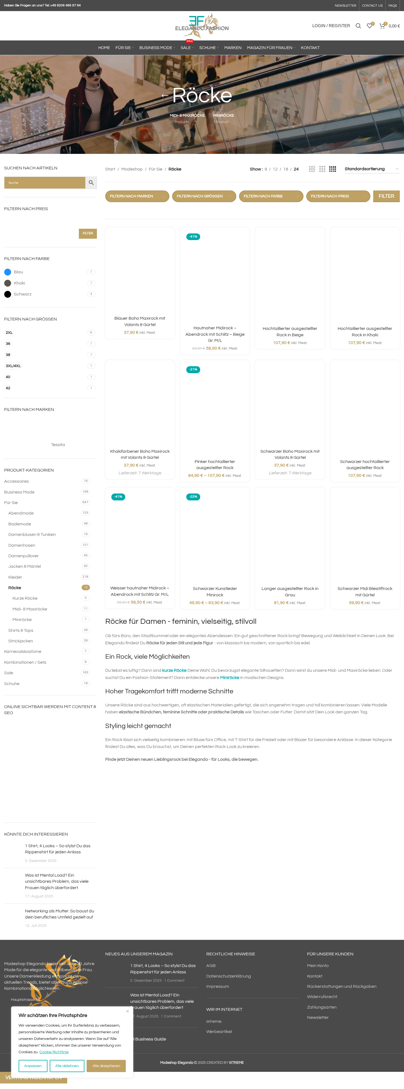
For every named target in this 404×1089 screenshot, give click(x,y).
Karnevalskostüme (22, 651)
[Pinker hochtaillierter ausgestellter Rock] (214, 410)
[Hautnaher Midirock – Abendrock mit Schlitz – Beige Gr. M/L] (214, 276)
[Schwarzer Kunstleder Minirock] (214, 537)
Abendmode (21, 513)
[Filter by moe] (26, 445)
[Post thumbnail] (12, 853)
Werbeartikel (219, 1031)
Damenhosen (21, 545)
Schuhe (11, 683)
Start (110, 169)
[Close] (127, 1011)
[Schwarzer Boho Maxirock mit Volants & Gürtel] (289, 405)
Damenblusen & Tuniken (32, 534)
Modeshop (132, 169)
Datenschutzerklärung (228, 976)
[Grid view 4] (332, 169)
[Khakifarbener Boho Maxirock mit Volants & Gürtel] (139, 405)
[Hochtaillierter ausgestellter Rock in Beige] (289, 277)
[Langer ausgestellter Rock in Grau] (289, 537)
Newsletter (318, 1017)
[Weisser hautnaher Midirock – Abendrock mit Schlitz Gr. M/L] (139, 537)
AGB (211, 965)
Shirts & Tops (20, 630)
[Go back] (165, 95)
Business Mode (19, 492)
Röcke (14, 588)
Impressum (217, 986)
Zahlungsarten (322, 1007)
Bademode (19, 524)
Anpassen (33, 1066)
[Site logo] (202, 25)
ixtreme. (214, 1021)
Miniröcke (22, 619)
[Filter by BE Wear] (26, 422)
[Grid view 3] (322, 169)
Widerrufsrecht (322, 996)
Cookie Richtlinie (54, 1052)
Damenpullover (23, 556)
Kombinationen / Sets (25, 662)
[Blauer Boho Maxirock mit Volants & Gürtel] (139, 272)
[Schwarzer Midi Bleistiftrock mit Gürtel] (365, 537)
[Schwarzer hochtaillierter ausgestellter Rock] (365, 410)
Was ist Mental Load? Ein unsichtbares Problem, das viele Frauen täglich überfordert (57, 881)
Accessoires (16, 481)
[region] (72, 1042)
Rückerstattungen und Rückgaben (342, 986)
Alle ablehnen (67, 1066)
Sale (8, 673)
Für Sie (11, 502)
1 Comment (174, 980)
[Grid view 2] (312, 169)
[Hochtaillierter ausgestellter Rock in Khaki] (365, 277)
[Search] (358, 25)
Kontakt (314, 976)
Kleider (15, 577)
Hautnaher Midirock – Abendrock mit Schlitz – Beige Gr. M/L (215, 334)
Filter (88, 233)
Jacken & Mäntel (24, 566)
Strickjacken (20, 641)
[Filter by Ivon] (26, 433)
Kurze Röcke (24, 598)
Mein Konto (318, 965)
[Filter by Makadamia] (73, 433)
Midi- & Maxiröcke (29, 609)
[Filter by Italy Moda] (73, 422)
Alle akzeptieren (106, 1066)
